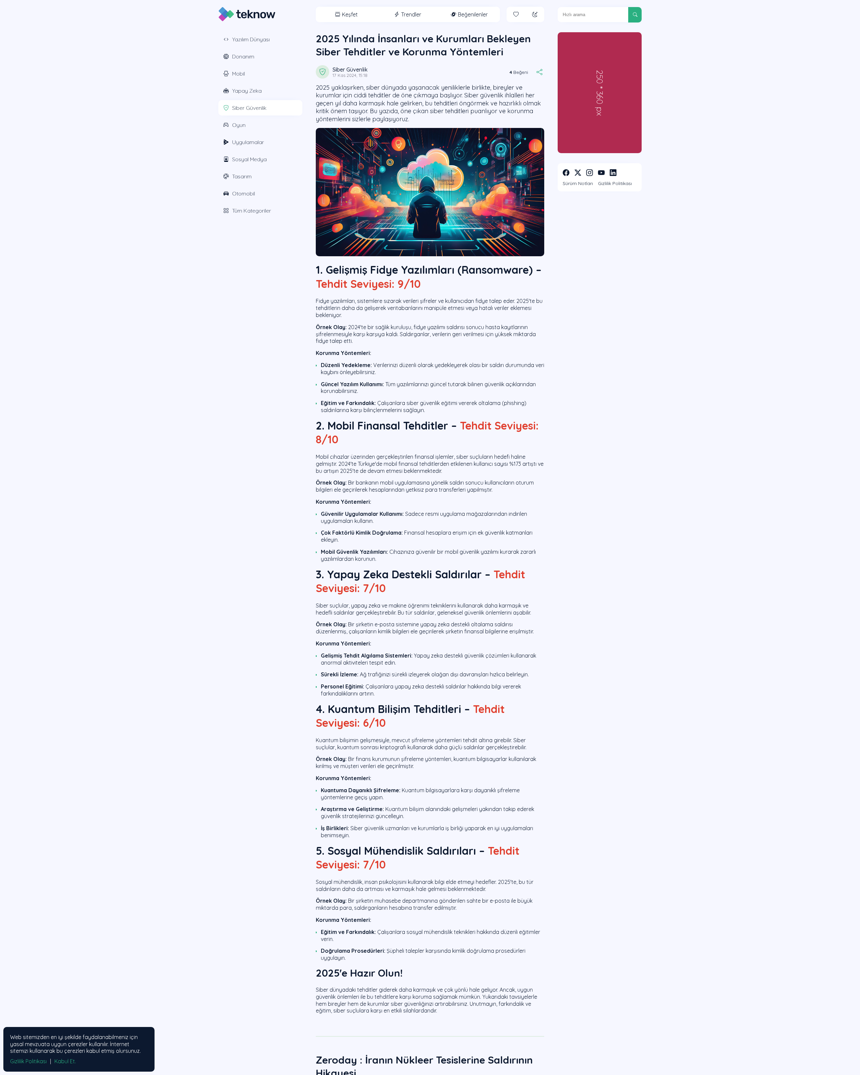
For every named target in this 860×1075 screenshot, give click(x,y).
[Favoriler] (516, 14)
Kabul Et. (65, 1061)
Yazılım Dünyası (251, 39)
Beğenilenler (473, 14)
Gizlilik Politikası (615, 183)
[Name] (635, 15)
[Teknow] (246, 14)
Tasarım (242, 176)
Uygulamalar (248, 142)
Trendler (411, 14)
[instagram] (589, 172)
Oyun (239, 125)
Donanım (243, 56)
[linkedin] (613, 172)
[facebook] (566, 172)
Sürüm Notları (578, 183)
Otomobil (243, 193)
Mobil (238, 73)
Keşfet (350, 14)
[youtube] (601, 172)
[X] (577, 172)
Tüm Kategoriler (251, 210)
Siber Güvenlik (249, 107)
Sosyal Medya (249, 159)
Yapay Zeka (247, 90)
